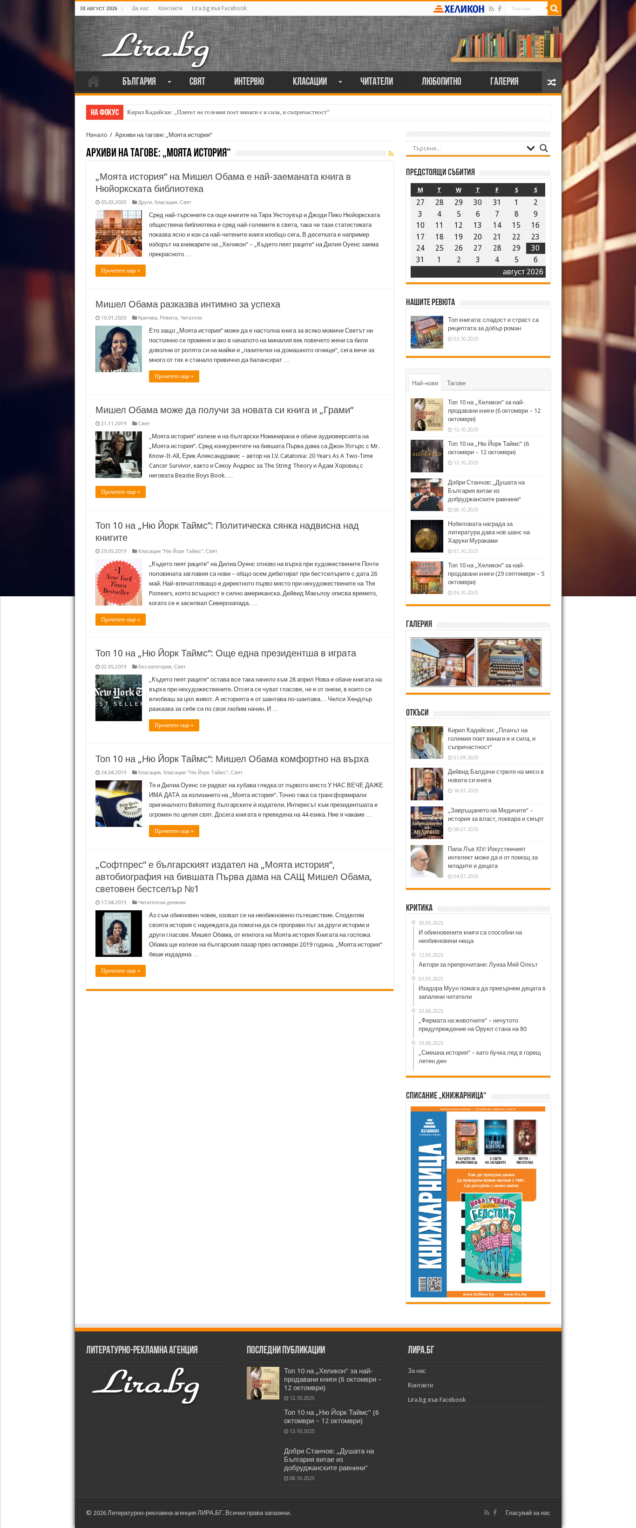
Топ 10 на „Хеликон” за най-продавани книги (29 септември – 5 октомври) (496, 574)
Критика (147, 318)
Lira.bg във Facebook (219, 8)
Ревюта (168, 318)
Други (145, 202)
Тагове (456, 383)
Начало (94, 81)
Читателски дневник (162, 903)
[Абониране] (390, 153)
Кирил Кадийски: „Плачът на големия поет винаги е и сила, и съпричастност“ (228, 112)
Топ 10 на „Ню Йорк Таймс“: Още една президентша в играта (225, 653)
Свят (197, 82)
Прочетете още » (120, 270)
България (139, 82)
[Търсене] (555, 8)
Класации (310, 82)
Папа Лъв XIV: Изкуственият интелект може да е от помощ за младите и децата (493, 857)
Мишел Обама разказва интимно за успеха (187, 304)
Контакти (170, 8)
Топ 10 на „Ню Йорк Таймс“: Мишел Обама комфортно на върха (232, 758)
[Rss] (491, 8)
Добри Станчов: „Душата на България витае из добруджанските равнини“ (486, 491)
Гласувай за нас (528, 1512)
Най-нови (425, 383)
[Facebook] (499, 8)
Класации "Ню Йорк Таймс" (170, 551)
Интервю (249, 82)
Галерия (504, 82)
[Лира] (156, 39)
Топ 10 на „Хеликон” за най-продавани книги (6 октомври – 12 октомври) (494, 411)
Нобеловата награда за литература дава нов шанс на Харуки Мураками (489, 532)
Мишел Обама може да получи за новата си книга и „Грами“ (224, 410)
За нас (140, 8)
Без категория (154, 667)
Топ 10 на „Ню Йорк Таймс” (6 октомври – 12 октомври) (331, 1416)
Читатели (376, 82)
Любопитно (441, 82)
